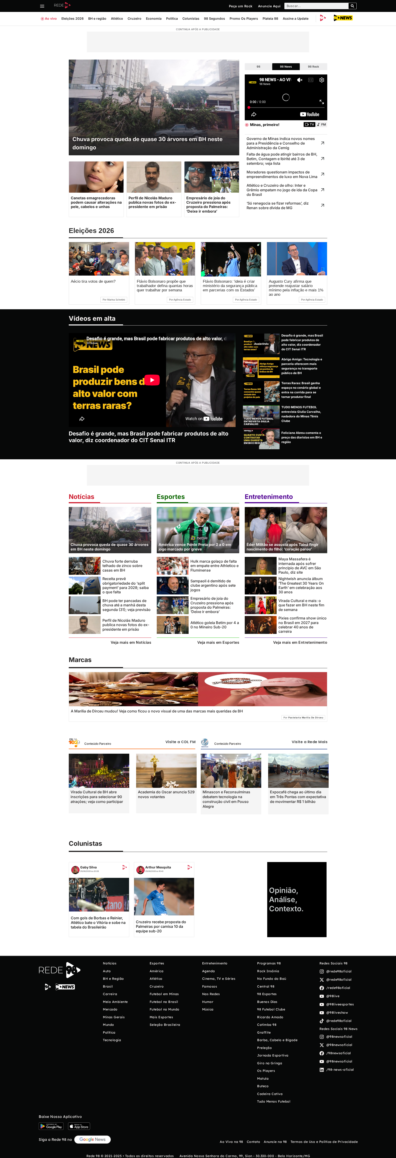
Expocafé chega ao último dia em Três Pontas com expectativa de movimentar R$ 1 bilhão (298, 797)
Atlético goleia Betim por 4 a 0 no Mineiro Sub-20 (214, 624)
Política (172, 18)
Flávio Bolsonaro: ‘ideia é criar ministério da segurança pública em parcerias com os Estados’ (230, 285)
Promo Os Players (244, 18)
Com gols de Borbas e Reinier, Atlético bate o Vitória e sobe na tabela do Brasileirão (98, 922)
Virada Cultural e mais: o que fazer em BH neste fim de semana (301, 605)
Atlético (117, 18)
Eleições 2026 (72, 18)
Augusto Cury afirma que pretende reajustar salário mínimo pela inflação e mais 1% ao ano (296, 288)
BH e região (97, 18)
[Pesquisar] (352, 6)
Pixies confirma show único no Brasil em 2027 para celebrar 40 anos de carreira (302, 625)
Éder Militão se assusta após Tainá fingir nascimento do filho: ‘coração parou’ (283, 546)
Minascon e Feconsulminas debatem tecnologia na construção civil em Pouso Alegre (226, 799)
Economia (154, 18)
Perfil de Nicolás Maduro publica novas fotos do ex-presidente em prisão (125, 625)
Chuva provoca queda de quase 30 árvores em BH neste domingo (109, 546)
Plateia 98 (270, 18)
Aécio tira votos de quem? (93, 281)
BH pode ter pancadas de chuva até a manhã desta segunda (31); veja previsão (126, 605)
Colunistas (190, 18)
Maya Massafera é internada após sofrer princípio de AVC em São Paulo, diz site (299, 566)
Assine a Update (295, 18)
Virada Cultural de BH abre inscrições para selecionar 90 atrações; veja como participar (97, 797)
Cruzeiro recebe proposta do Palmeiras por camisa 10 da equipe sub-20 (161, 926)
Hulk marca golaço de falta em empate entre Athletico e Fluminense (214, 565)
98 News (286, 66)
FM (323, 124)
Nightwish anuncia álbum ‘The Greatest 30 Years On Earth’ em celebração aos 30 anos (301, 585)
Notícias (81, 497)
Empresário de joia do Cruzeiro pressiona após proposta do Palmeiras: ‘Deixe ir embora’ (212, 605)
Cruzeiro (134, 18)
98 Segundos (214, 18)
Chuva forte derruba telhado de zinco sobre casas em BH (122, 565)
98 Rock (313, 66)
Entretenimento (269, 497)
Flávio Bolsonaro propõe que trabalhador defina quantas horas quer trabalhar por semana (165, 285)
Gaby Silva (88, 867)
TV (312, 124)
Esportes (171, 497)
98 (258, 66)
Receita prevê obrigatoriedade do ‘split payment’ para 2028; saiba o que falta (125, 585)
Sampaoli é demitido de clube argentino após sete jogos (213, 585)
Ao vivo (51, 18)
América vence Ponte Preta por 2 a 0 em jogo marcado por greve (195, 546)
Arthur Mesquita (158, 867)
